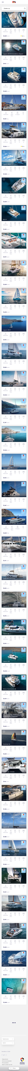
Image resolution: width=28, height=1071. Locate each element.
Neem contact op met (7, 1064)
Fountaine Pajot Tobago (10, 109)
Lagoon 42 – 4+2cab (8, 772)
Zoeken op (7, 8)
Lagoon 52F (6, 26)
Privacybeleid (5, 1062)
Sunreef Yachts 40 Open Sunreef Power (14, 523)
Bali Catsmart (7, 882)
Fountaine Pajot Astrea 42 (10, 192)
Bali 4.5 (5, 81)
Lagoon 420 (6, 413)
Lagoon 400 (6, 854)
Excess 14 (5, 910)
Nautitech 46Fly (7, 136)
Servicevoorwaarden (7, 1061)
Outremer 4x (6, 744)
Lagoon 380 (6, 551)
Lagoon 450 (6, 385)
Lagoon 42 (6, 302)
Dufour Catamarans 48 (9, 689)
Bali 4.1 (5, 219)
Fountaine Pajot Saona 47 (10, 716)
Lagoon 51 (6, 965)
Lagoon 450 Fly (7, 992)
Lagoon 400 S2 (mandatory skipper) (13, 54)
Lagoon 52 (6, 633)
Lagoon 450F (6, 247)
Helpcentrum (5, 1059)
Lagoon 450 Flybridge (9, 495)
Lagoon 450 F (7, 164)
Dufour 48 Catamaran (9, 578)
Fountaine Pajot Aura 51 (9, 937)
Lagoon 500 (6, 799)
